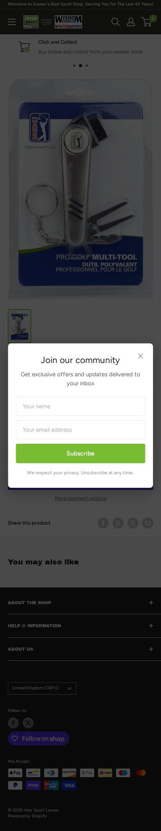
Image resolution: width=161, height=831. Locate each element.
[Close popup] (140, 356)
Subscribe (80, 453)
